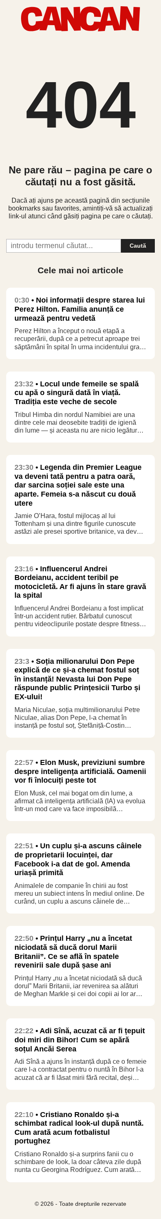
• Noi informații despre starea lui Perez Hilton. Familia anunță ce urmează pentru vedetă (79, 309)
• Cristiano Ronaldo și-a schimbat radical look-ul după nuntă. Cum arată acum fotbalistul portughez (79, 1128)
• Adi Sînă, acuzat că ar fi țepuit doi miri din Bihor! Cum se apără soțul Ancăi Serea (79, 1040)
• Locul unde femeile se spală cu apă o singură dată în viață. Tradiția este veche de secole (76, 393)
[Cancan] (80, 29)
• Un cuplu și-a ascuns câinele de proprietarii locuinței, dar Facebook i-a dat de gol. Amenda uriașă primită (78, 859)
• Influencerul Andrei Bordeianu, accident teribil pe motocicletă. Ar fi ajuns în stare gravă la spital (80, 582)
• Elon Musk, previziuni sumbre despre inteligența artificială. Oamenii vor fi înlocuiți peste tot (80, 771)
